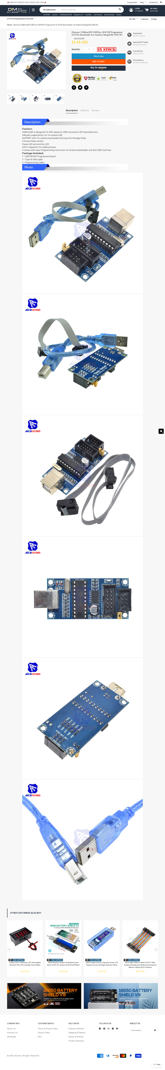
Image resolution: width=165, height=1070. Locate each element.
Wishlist (145, 19)
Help (155, 19)
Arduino (55, 15)
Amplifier (88, 15)
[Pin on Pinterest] (86, 87)
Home (9, 25)
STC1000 (46, 15)
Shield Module (109, 15)
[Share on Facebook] (74, 87)
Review (95, 110)
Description (72, 110)
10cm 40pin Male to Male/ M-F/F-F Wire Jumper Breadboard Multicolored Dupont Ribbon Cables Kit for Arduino (140, 965)
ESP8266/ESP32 (66, 15)
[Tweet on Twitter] (80, 87)
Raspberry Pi (78, 15)
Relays (118, 15)
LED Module (98, 15)
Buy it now (98, 56)
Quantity (76, 49)
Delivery (85, 110)
